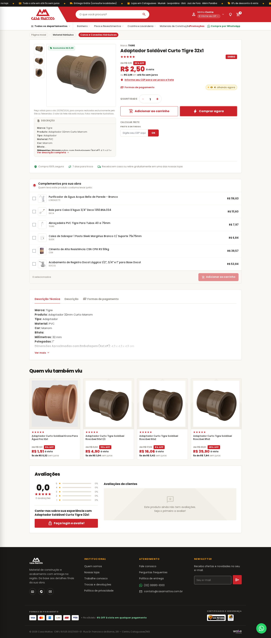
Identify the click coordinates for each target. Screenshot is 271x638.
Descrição (72, 299)
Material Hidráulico (63, 34)
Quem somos (93, 566)
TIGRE (131, 45)
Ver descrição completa (53, 152)
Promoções (197, 26)
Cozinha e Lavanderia (142, 26)
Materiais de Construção (176, 26)
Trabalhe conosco (96, 578)
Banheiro (84, 26)
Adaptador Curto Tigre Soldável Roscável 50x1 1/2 (105, 437)
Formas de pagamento (137, 87)
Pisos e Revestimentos (109, 26)
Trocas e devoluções (97, 584)
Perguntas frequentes (153, 572)
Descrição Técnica (47, 299)
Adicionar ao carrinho (149, 111)
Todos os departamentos (51, 26)
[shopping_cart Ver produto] (54, 403)
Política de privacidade (99, 590)
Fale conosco (147, 566)
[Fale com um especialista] (261, 628)
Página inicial (38, 34)
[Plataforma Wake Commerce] (237, 632)
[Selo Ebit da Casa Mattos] (231, 618)
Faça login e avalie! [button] (66, 523)
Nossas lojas (92, 572)
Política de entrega (151, 578)
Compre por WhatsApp (225, 26)
